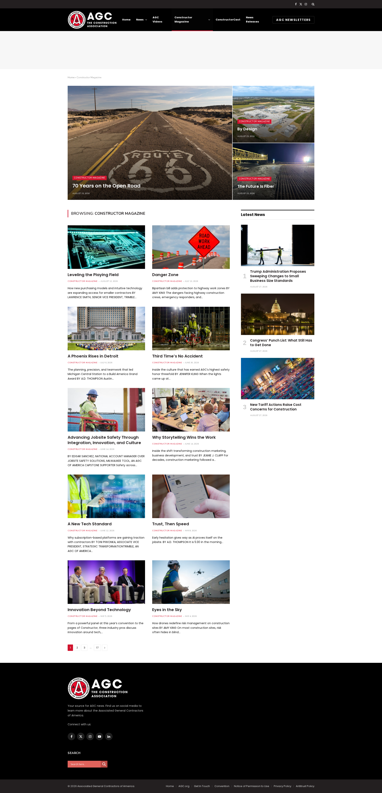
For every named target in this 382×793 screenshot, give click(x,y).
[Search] (312, 4)
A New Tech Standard (90, 524)
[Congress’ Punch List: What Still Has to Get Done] (277, 314)
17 (97, 647)
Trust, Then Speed (170, 524)
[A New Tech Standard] (106, 496)
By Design (247, 129)
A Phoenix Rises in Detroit (93, 356)
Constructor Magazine (183, 19)
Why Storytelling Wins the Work (184, 437)
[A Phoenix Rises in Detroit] (106, 328)
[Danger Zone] (191, 247)
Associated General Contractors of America (105, 786)
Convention (221, 786)
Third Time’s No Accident (177, 356)
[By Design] (273, 114)
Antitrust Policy (305, 786)
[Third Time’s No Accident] (191, 328)
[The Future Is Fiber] (273, 171)
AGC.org (183, 786)
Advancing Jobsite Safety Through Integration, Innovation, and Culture (104, 440)
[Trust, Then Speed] (191, 496)
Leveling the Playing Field (93, 274)
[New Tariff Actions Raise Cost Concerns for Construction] (277, 378)
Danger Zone (165, 274)
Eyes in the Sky (167, 609)
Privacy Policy (282, 786)
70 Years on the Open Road (106, 186)
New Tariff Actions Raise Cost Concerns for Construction (275, 407)
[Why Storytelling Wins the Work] (191, 410)
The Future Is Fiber (255, 186)
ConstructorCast (228, 19)
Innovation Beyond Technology (99, 609)
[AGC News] (92, 19)
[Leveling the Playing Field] (106, 247)
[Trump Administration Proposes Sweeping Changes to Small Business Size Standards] (277, 245)
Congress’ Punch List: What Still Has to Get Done (281, 342)
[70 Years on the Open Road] (150, 143)
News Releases (252, 19)
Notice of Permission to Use (251, 786)
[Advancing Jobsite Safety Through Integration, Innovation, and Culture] (106, 410)
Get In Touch (202, 786)
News (140, 19)
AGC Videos (157, 19)
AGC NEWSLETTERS (293, 20)
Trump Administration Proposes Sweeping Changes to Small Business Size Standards (278, 276)
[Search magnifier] (104, 764)
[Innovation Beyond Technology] (106, 582)
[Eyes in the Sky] (191, 582)
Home (126, 19)
